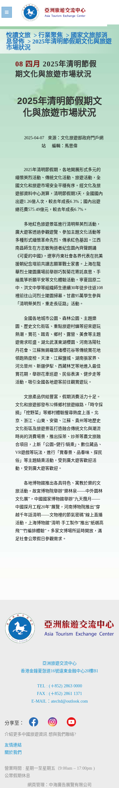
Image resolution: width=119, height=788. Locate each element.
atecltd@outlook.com (69, 701)
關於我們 (13, 752)
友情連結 (13, 745)
